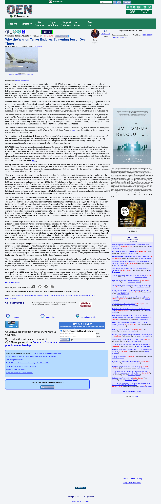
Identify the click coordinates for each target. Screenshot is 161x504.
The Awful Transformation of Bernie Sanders (126, 366)
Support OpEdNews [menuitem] (66, 24)
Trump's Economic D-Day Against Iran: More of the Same (130, 297)
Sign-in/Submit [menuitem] (52, 24)
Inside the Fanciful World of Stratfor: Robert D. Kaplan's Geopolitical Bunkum (31, 356)
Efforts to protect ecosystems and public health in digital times (132, 334)
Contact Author (16, 317)
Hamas (33, 295)
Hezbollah (39, 295)
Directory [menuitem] (26, 23)
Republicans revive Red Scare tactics (123, 304)
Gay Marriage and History (14, 360)
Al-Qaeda (28, 295)
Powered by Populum (80, 501)
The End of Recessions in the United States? (126, 280)
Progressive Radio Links (132, 482)
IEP (34, 132)
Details (28, 74)
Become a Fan (105, 34)
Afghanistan (20, 295)
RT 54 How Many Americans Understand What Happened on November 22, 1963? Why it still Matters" (131, 384)
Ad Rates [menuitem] (77, 24)
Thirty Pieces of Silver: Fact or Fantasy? (124, 251)
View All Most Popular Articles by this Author (47, 353)
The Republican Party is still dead (122, 378)
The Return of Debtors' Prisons (16, 369)
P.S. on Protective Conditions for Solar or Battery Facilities (130, 344)
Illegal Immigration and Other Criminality (19, 373)
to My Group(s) (11, 298)
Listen (47, 31)
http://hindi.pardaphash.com (22, 80)
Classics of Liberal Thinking (132, 478)
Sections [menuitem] (12, 23)
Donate (37, 342)
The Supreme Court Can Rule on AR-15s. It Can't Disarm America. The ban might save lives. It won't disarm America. (131, 316)
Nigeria (52, 295)
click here (135, 396)
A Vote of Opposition (118, 356)
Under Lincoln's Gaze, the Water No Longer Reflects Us (129, 275)
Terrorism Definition (72, 295)
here (34, 160)
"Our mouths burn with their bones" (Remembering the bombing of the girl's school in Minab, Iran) (129, 372)
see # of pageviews (131, 253)
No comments (38, 46)
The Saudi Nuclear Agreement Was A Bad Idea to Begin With (131, 256)
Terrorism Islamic (84, 295)
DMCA (32, 74)
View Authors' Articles (87, 317)
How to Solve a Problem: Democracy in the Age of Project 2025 (131, 285)
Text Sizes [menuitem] (89, 24)
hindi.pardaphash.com (20, 75)
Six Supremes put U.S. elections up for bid (125, 361)
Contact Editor (50, 317)
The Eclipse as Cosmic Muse (120, 329)
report (73, 130)
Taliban (62, 295)
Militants (46, 295)
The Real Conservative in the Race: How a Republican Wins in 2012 (27, 363)
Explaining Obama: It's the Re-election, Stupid (21, 366)
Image (10, 75)
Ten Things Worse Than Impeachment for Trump (127, 339)
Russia (57, 295)
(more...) (93, 295)
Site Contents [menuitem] (39, 24)
